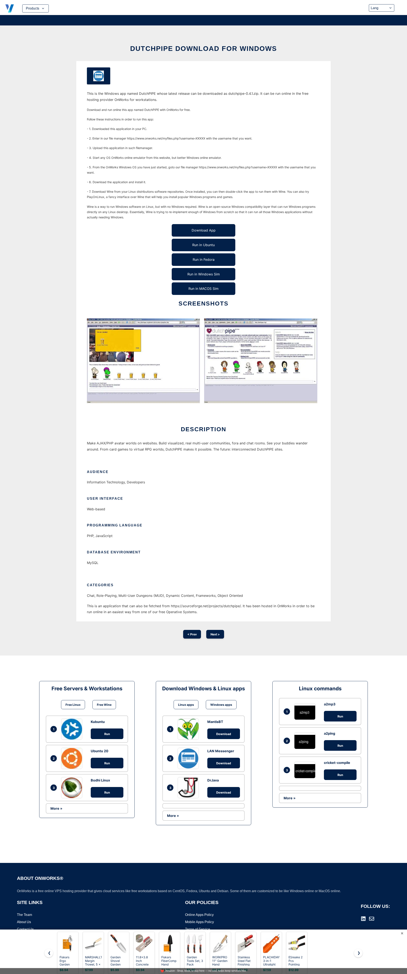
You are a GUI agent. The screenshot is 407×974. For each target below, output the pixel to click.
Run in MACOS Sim (203, 288)
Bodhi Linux (100, 780)
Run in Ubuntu (203, 245)
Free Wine (104, 704)
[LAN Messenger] (189, 758)
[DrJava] (189, 787)
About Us (24, 922)
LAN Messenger (220, 751)
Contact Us (25, 929)
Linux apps (186, 704)
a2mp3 (330, 704)
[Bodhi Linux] (72, 787)
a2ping (329, 733)
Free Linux (73, 704)
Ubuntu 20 (99, 751)
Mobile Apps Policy (199, 922)
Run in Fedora (204, 259)
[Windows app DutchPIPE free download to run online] (98, 75)
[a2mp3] (306, 711)
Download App (204, 230)
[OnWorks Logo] (9, 8)
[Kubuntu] (72, 729)
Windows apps (221, 704)
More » (56, 808)
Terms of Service (197, 929)
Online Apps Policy (199, 915)
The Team (24, 915)
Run (107, 734)
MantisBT (215, 722)
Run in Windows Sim (203, 274)
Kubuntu (98, 722)
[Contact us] (371, 918)
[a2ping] (306, 741)
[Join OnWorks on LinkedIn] (363, 918)
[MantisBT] (189, 729)
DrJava (213, 780)
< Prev (192, 634)
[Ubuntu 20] (72, 758)
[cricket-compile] (306, 770)
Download (223, 734)
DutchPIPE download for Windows (203, 48)
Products (32, 8)
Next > (215, 634)
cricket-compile (337, 763)
